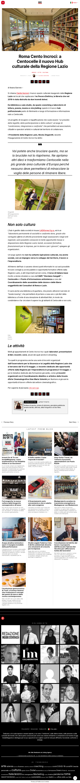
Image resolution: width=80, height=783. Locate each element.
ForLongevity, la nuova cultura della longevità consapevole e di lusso (11, 503)
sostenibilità (36, 777)
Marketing (38, 774)
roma (67, 774)
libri (23, 774)
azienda (10, 766)
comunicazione (48, 766)
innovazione (71, 770)
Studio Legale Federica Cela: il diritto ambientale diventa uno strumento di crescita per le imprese (40, 546)
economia (39, 770)
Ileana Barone (43, 75)
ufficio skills (61, 777)
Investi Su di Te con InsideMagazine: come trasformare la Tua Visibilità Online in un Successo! (13, 460)
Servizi (34, 72)
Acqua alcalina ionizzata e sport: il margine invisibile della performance (13, 545)
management (29, 774)
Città (39, 72)
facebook (45, 770)
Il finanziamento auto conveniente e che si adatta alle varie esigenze (39, 503)
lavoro (18, 774)
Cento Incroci (22, 93)
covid (54, 766)
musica (50, 774)
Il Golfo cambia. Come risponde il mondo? (37, 458)
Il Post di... (64, 770)
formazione (52, 770)
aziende (16, 766)
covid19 (69, 766)
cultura (16, 770)
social (16, 777)
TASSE (46, 777)
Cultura (45, 72)
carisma (26, 766)
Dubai (33, 770)
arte (3, 766)
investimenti (4, 774)
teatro (51, 777)
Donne (28, 770)
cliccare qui (34, 388)
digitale (23, 770)
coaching (38, 766)
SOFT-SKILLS (22, 777)
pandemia (58, 774)
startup (43, 777)
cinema (31, 766)
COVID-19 (61, 766)
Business (21, 766)
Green (58, 770)
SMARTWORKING (8, 777)
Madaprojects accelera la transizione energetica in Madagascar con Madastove (66, 503)
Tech (55, 777)
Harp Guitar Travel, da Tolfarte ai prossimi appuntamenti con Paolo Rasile (64, 460)
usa (67, 777)
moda (46, 774)
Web (69, 777)
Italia (11, 774)
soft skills (28, 777)
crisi (10, 770)
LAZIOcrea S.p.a (47, 230)
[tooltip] (32, 81)
